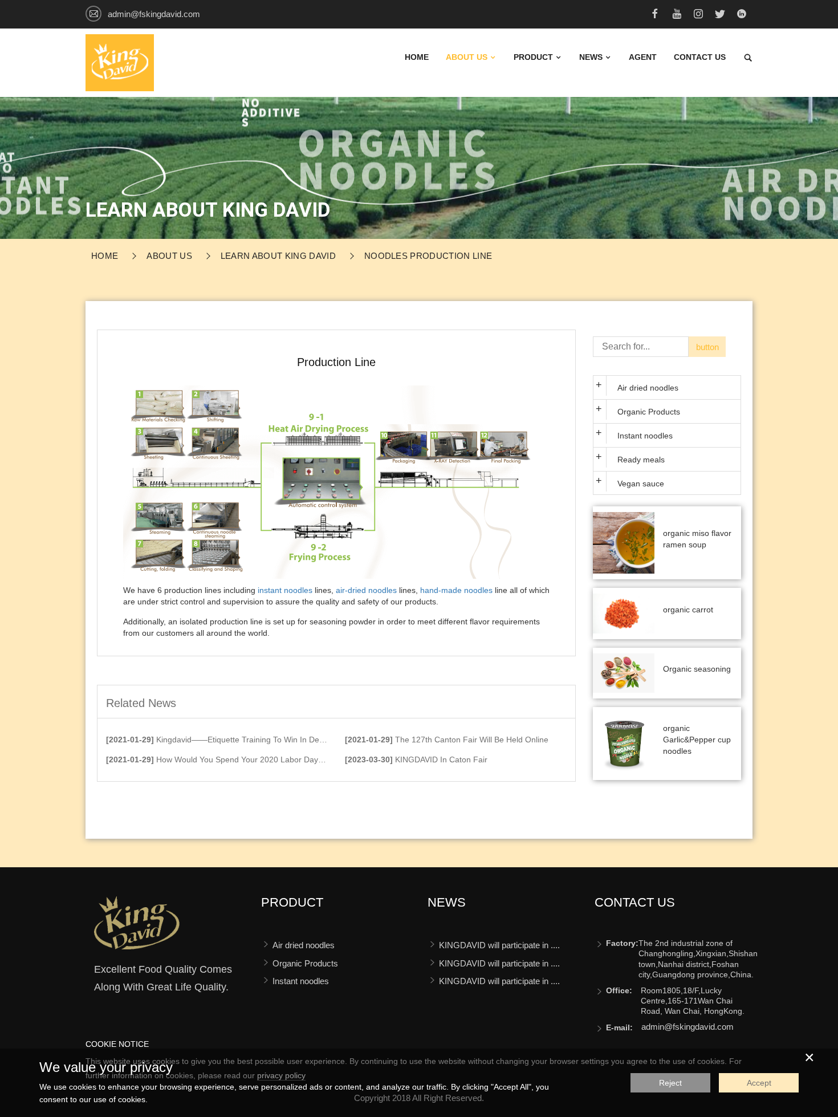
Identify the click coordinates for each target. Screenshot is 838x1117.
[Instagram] (698, 15)
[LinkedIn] (742, 15)
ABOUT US (468, 57)
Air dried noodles (647, 387)
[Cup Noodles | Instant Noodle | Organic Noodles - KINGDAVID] (120, 62)
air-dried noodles (366, 590)
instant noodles (285, 590)
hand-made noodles (456, 590)
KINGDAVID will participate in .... (499, 945)
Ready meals (641, 459)
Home (417, 57)
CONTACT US (700, 57)
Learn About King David (278, 256)
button (707, 347)
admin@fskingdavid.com (154, 14)
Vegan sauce (640, 483)
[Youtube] (677, 15)
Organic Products (648, 411)
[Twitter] (720, 15)
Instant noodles (645, 435)
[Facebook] (655, 15)
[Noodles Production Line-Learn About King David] (137, 928)
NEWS (592, 57)
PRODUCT (534, 57)
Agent (643, 57)
